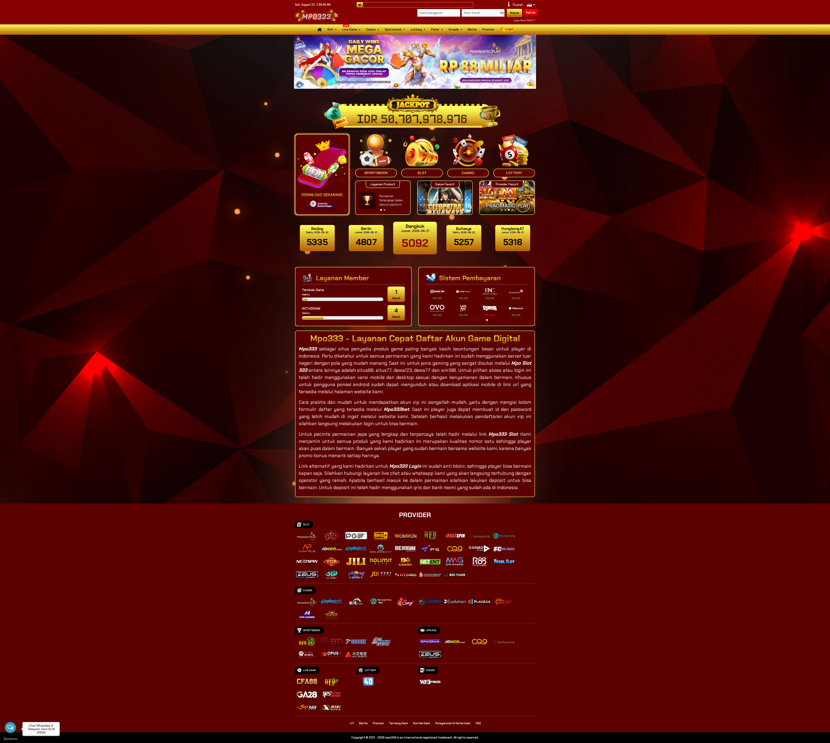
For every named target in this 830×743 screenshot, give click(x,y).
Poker (435, 29)
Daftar (531, 12)
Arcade (454, 29)
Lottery (416, 29)
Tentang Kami (398, 723)
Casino (371, 29)
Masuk (514, 13)
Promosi (488, 29)
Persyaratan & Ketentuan (453, 723)
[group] (507, 197)
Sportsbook (393, 29)
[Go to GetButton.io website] (10, 738)
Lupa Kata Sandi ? (524, 20)
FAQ (478, 723)
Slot (330, 29)
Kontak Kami (421, 723)
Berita (472, 29)
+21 (351, 723)
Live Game (349, 29)
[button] (531, 62)
